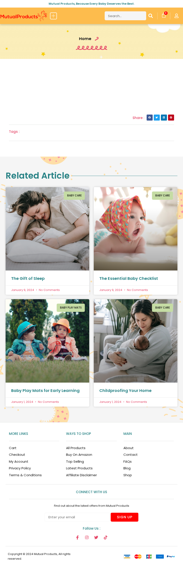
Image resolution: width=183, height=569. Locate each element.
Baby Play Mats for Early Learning (45, 390)
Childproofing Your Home (125, 390)
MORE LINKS (18, 433)
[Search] (150, 15)
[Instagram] (87, 537)
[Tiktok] (106, 537)
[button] (53, 15)
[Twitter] (96, 537)
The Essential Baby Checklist (128, 278)
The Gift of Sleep (28, 278)
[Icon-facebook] (77, 537)
